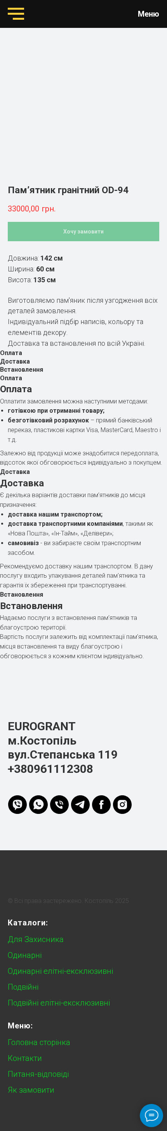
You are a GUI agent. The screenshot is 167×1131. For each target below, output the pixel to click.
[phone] (59, 804)
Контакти (25, 1058)
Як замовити (31, 1090)
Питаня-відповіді (38, 1074)
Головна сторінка (39, 1042)
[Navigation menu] (16, 14)
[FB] (101, 804)
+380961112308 (50, 769)
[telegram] (80, 804)
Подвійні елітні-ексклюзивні (59, 1002)
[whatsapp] (38, 804)
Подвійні (23, 987)
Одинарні (25, 955)
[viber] (17, 804)
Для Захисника (36, 939)
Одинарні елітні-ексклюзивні (60, 971)
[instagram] (122, 804)
